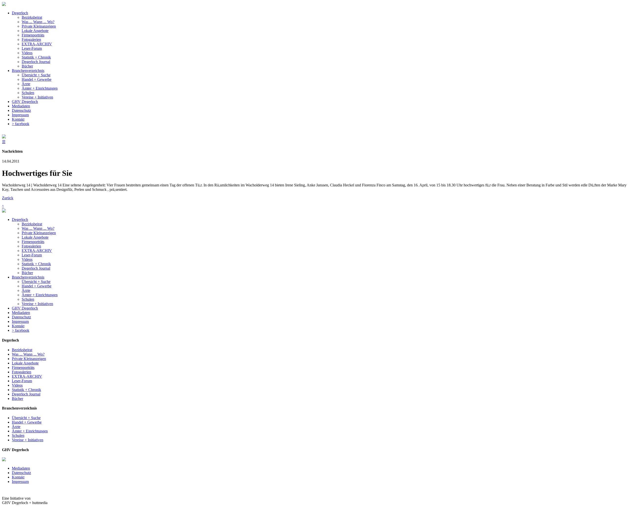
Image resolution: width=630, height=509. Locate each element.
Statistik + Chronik (36, 264)
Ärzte (26, 290)
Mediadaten (21, 313)
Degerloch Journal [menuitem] (36, 62)
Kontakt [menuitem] (18, 119)
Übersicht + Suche (36, 281)
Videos (27, 259)
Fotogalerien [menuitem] (31, 39)
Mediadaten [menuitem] (21, 106)
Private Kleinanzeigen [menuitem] (39, 26)
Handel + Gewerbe (36, 286)
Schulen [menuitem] (28, 93)
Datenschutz (21, 317)
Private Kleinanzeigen (39, 233)
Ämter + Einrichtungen (40, 295)
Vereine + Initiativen (37, 304)
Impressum (20, 321)
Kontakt (18, 326)
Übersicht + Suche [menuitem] (36, 75)
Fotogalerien (31, 246)
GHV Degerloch (25, 308)
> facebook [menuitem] (20, 124)
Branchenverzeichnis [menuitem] (28, 70)
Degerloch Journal (36, 268)
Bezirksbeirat (32, 224)
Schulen (28, 299)
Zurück (7, 198)
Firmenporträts (33, 242)
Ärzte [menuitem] (26, 84)
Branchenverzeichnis (28, 277)
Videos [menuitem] (27, 53)
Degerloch (20, 219)
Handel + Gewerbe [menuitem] (36, 79)
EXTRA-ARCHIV (37, 250)
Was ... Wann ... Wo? (38, 228)
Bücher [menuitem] (27, 66)
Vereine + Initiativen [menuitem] (37, 97)
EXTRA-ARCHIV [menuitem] (37, 44)
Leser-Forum (32, 255)
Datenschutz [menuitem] (21, 110)
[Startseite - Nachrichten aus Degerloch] (4, 4)
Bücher (27, 273)
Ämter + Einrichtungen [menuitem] (40, 88)
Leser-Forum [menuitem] (32, 48)
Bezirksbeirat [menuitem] (32, 17)
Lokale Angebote (35, 237)
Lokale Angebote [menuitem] (35, 31)
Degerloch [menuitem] (20, 13)
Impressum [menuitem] (20, 115)
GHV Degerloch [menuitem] (25, 101)
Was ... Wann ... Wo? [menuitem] (38, 22)
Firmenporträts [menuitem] (33, 35)
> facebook (20, 330)
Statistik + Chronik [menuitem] (36, 57)
